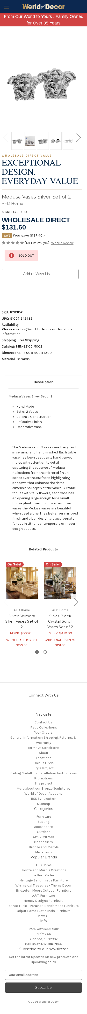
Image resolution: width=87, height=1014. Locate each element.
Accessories (43, 827)
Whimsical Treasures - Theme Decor (43, 885)
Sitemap (43, 804)
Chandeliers (43, 842)
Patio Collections (43, 727)
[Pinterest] (45, 293)
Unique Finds (44, 763)
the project (43, 783)
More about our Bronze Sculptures (43, 788)
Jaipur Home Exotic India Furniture (43, 911)
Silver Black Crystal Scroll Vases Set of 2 (60, 621)
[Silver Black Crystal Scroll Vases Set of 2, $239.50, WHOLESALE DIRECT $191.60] (60, 583)
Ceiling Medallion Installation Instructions (43, 773)
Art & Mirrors (43, 837)
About (43, 753)
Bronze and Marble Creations (43, 870)
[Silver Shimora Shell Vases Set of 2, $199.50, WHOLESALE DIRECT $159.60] (22, 583)
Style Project (44, 768)
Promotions (43, 778)
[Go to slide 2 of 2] (45, 652)
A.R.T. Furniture (43, 896)
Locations (43, 758)
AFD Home (43, 865)
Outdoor (43, 832)
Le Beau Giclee (43, 875)
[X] (28, 293)
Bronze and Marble (43, 847)
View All (43, 916)
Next (78, 137)
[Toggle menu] (6, 6)
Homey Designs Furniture (43, 901)
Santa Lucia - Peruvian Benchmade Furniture (44, 906)
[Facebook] (4, 293)
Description (43, 382)
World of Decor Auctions (43, 794)
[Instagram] (30, 706)
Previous (5, 137)
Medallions (43, 852)
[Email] (12, 293)
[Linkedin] (37, 293)
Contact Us (43, 722)
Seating (44, 822)
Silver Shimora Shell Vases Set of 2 (21, 621)
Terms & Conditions (43, 748)
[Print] (20, 293)
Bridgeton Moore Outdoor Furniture (43, 890)
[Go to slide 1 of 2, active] (37, 652)
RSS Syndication (43, 799)
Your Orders (43, 732)
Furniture (43, 817)
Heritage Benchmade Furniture (44, 880)
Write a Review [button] (62, 243)
